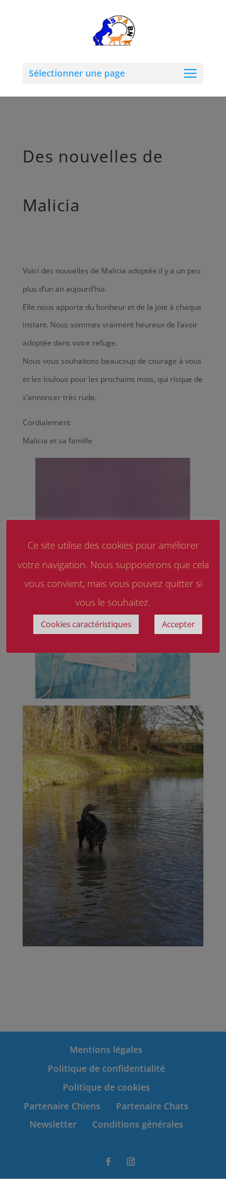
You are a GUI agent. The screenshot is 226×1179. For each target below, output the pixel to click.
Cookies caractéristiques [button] (86, 624)
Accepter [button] (178, 624)
